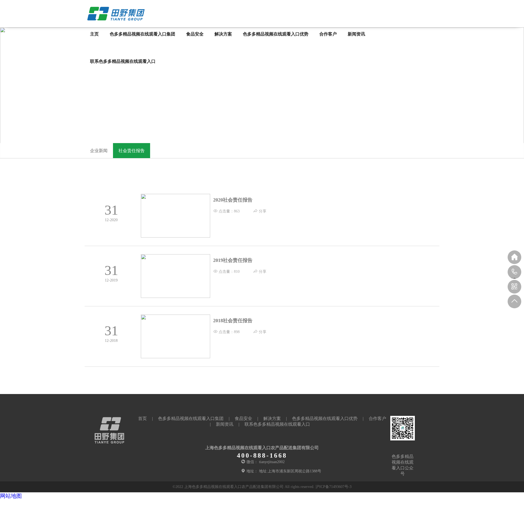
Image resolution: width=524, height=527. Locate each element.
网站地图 (11, 496)
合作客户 (328, 34)
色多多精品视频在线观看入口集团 (142, 34)
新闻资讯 (356, 34)
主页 (94, 34)
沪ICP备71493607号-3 (333, 487)
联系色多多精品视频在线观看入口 (123, 61)
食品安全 (195, 34)
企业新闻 (99, 150)
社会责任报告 (131, 150)
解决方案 (223, 34)
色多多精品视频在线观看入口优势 (275, 34)
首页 (142, 418)
